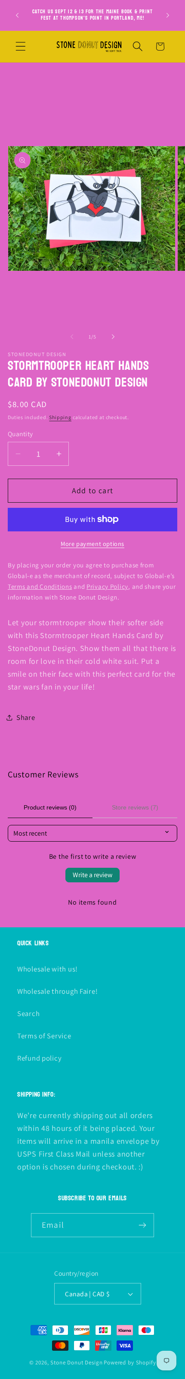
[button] (20, 46)
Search (28, 1013)
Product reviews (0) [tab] (50, 807)
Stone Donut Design (76, 1362)
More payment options (92, 544)
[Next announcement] (167, 15)
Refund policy (39, 1058)
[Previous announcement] (17, 15)
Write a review (92, 874)
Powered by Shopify (130, 1362)
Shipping (60, 417)
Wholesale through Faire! (57, 991)
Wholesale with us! (47, 969)
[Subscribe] (142, 1225)
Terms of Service (44, 1035)
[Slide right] (113, 336)
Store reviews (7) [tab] (135, 807)
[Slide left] (71, 336)
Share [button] (25, 717)
